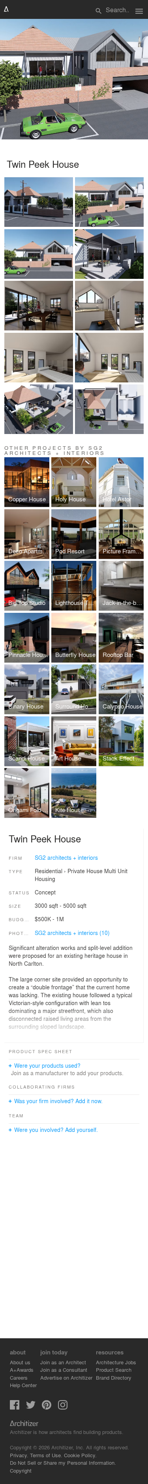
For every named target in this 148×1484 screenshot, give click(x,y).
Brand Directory (113, 1377)
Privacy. (19, 1455)
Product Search (113, 1369)
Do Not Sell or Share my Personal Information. (63, 1462)
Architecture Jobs (116, 1362)
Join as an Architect (63, 1362)
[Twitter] (31, 1407)
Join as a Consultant (63, 1369)
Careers (19, 1377)
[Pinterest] (46, 1407)
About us (20, 1362)
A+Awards (22, 1369)
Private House (85, 871)
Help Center (23, 1385)
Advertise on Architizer (66, 1377)
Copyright (21, 1470)
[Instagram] (62, 1407)
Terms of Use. (46, 1455)
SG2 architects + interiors (66, 857)
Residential (48, 871)
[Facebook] (14, 1407)
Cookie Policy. (80, 1455)
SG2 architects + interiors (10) (72, 933)
